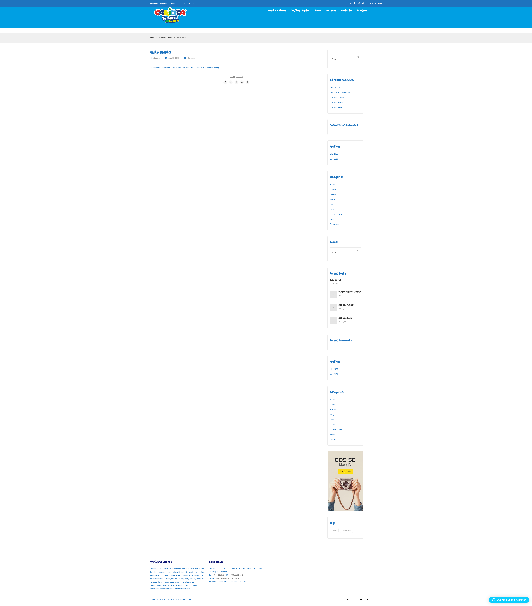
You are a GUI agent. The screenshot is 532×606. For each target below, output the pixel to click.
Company (334, 189)
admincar (156, 58)
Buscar (358, 57)
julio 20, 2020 (173, 58)
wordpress (346, 530)
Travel (332, 209)
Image (332, 199)
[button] (509, 600)
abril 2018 (334, 159)
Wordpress (334, 224)
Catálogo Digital (375, 3)
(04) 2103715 (220, 575)
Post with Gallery (337, 97)
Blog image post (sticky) (340, 92)
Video (332, 219)
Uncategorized (165, 37)
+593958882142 (235, 575)
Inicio (152, 37)
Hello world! (335, 87)
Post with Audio (336, 102)
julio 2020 (334, 154)
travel (334, 530)
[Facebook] (225, 82)
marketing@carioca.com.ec (164, 3)
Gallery (333, 194)
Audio (332, 184)
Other (332, 204)
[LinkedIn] (247, 82)
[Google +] (242, 82)
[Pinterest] (236, 82)
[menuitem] (277, 10)
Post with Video (336, 107)
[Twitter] (231, 82)
